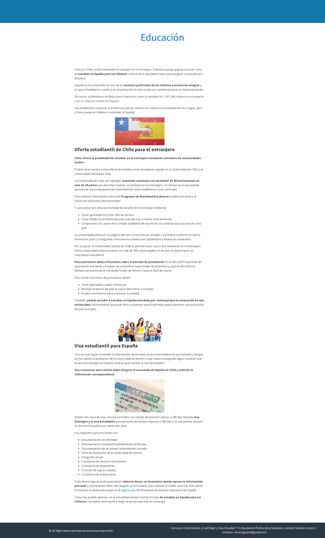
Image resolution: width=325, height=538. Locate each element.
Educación (162, 37)
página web (128, 490)
